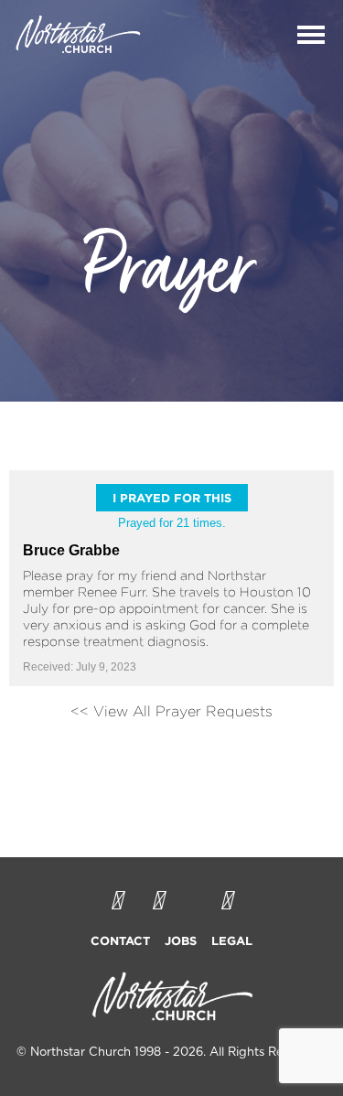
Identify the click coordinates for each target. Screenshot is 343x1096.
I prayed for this (172, 497)
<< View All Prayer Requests (171, 711)
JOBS (181, 940)
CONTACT (120, 940)
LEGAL (231, 940)
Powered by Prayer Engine (172, 761)
